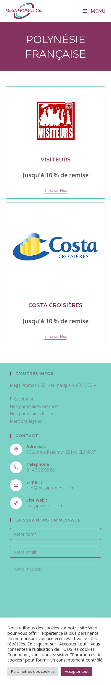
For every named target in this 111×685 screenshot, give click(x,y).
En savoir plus (55, 190)
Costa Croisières (55, 305)
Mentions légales (26, 421)
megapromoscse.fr (44, 505)
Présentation (22, 399)
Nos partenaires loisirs (31, 414)
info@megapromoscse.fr (49, 488)
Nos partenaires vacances (34, 406)
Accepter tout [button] (77, 671)
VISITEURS (56, 159)
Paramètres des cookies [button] (33, 671)
